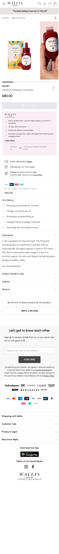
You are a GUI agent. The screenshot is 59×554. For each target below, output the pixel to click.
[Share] (55, 17)
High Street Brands (18, 18)
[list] (29, 51)
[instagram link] (26, 466)
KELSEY (6, 86)
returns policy (37, 175)
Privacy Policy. (49, 376)
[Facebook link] (33, 466)
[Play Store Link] (29, 454)
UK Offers (5, 18)
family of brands (43, 370)
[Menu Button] (3, 3)
